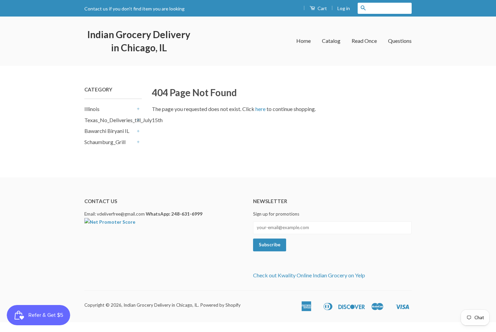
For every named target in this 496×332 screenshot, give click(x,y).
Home (303, 40)
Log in (343, 8)
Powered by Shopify (220, 305)
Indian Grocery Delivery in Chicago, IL (138, 41)
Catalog (331, 40)
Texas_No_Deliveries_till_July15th (109, 120)
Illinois (92, 109)
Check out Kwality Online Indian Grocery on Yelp (309, 275)
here (260, 109)
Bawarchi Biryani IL (106, 131)
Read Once (364, 40)
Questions (400, 40)
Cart (321, 8)
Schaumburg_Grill (105, 142)
